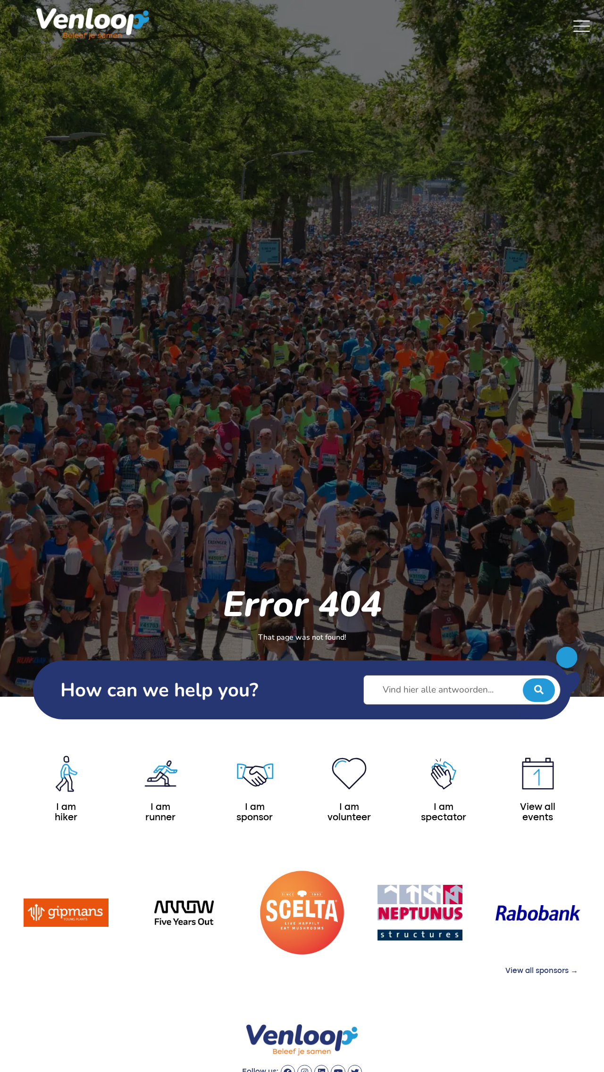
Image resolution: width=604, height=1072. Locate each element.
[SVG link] (581, 26)
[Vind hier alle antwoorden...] (462, 690)
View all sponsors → (541, 971)
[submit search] (539, 690)
